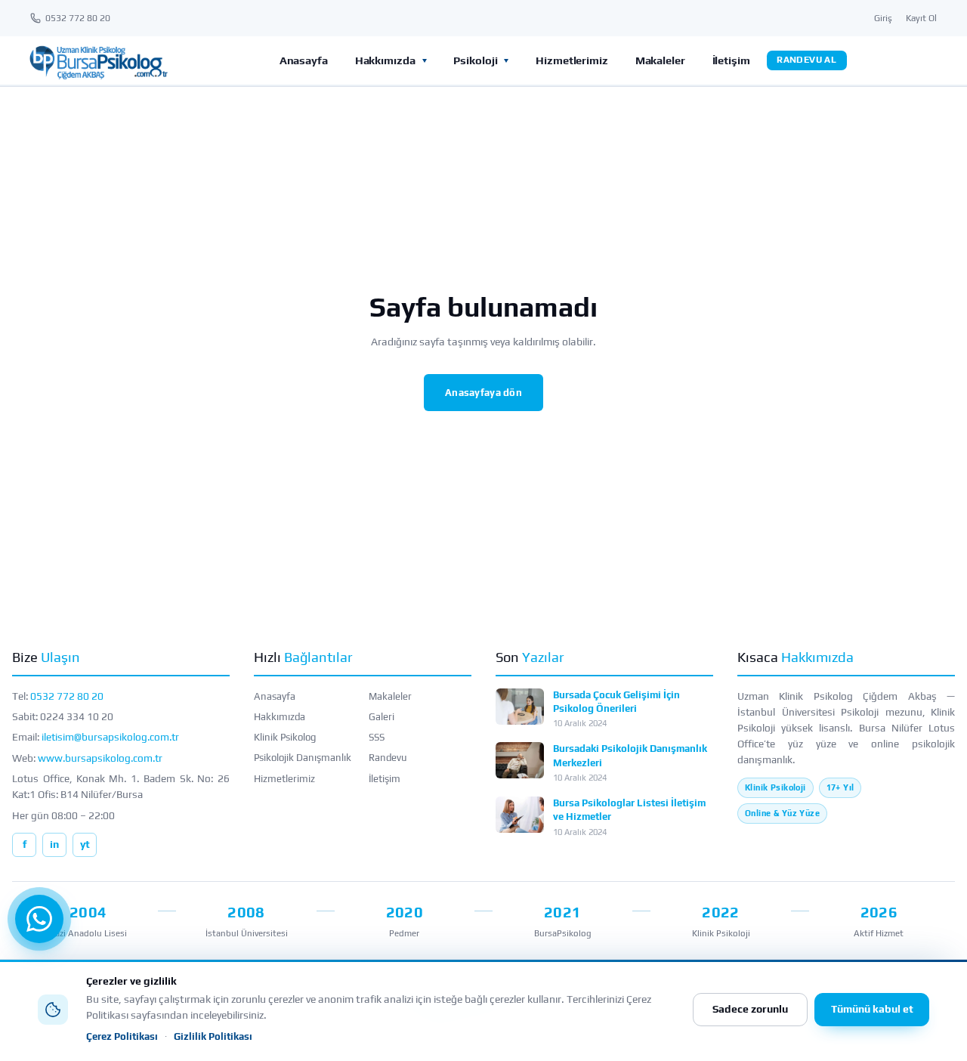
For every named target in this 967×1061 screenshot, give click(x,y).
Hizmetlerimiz (572, 60)
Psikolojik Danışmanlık (302, 757)
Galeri (381, 716)
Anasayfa (304, 60)
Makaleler (660, 60)
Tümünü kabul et (872, 1009)
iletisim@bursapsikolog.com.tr (110, 737)
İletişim (731, 60)
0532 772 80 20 (66, 696)
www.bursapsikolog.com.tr (100, 758)
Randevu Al (806, 59)
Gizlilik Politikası (213, 1036)
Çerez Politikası (122, 1036)
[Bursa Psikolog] (98, 60)
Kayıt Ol (921, 18)
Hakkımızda (385, 60)
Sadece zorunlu (750, 1009)
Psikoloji (475, 60)
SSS (377, 737)
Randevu (388, 757)
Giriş (883, 18)
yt (85, 844)
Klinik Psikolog (285, 737)
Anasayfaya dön (483, 392)
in (54, 844)
